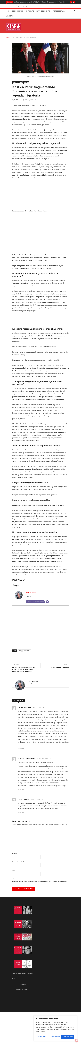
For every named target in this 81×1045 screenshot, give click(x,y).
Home (8, 37)
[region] (55, 1028)
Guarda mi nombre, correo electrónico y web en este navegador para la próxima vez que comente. (40, 881)
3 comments (40, 100)
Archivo (9, 16)
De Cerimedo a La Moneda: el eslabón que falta (42, 2)
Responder (21, 748)
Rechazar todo (55, 1037)
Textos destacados (60, 11)
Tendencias (45, 11)
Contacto (23, 984)
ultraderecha (26, 650)
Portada (26, 82)
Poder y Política (31, 37)
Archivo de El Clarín (22, 989)
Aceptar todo (68, 1037)
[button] (71, 2)
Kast (19, 650)
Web (13, 870)
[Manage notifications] (76, 1040)
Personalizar (42, 1037)
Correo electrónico (18, 862)
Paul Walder (17, 100)
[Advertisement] (40, 195)
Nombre (15, 853)
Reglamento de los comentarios (23, 979)
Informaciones (32, 11)
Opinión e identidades (14, 11)
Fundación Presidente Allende (23, 973)
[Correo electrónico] (47, 601)
